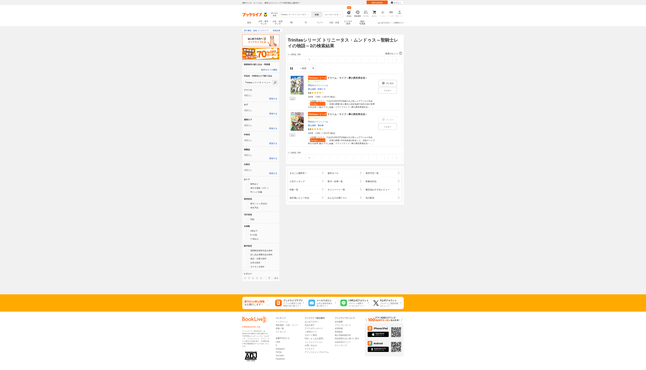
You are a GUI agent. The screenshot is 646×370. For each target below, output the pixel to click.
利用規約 (339, 331)
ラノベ (320, 22)
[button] (345, 53)
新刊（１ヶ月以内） (259, 203)
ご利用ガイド (398, 22)
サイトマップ (341, 345)
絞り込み (274, 14)
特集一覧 (280, 328)
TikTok (279, 351)
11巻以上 (254, 238)
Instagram (280, 348)
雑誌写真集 (362, 22)
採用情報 (339, 328)
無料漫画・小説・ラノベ (287, 324)
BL (291, 22)
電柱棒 (321, 125)
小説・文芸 (334, 22)
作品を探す (310, 324)
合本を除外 (255, 262)
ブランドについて (343, 324)
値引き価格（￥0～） (260, 187)
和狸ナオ (322, 88)
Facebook (280, 358)
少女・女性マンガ (278, 22)
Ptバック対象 (256, 191)
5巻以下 (254, 230)
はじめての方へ (384, 22)
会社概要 (339, 321)
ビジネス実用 (348, 22)
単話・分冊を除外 (258, 258)
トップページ (282, 321)
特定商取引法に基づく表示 (347, 338)
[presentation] (244, 277)
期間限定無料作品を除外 (261, 250)
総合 (249, 22)
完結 (252, 219)
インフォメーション (314, 341)
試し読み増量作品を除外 (261, 254)
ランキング (281, 331)
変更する (273, 99)
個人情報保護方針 (343, 335)
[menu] (269, 278)
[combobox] (296, 14)
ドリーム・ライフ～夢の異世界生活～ (337, 77)
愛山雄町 (312, 88)
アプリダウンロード (314, 328)
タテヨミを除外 (257, 266)
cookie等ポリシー (343, 341)
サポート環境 (311, 335)
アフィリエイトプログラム (317, 351)
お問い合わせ (311, 345)
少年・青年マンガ (263, 22)
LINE (278, 341)
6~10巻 (253, 234)
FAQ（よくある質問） (315, 338)
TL (306, 22)
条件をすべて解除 (269, 70)
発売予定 (254, 207)
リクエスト (310, 348)
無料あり (254, 183)
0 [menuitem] (269, 278)
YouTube (280, 355)
